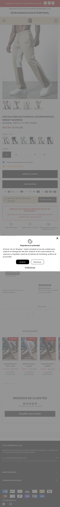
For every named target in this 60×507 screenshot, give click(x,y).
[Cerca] (57, 238)
